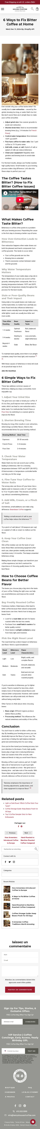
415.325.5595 (21, 1111)
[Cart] (37, 9)
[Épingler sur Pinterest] (21, 827)
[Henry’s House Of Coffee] (20, 9)
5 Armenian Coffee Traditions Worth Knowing (23, 923)
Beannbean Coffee (17, 510)
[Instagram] (14, 862)
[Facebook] (5, 862)
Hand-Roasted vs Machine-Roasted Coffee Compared (23, 906)
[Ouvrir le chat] (33, 1122)
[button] (32, 9)
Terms (30, 1063)
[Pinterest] (24, 1106)
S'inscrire (30, 1022)
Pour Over (5, 412)
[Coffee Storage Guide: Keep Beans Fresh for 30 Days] (7, 914)
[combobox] (6, 1051)
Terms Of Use (19, 1122)
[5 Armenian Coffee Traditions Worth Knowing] (7, 923)
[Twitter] (10, 862)
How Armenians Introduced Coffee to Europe (23, 889)
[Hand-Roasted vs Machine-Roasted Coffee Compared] (7, 906)
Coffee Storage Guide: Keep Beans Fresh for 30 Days (24, 914)
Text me (31, 1051)
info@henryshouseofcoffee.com (21, 1115)
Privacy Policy (23, 1063)
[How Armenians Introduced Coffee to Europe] (7, 889)
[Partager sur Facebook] (18, 827)
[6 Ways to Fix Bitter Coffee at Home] (7, 897)
